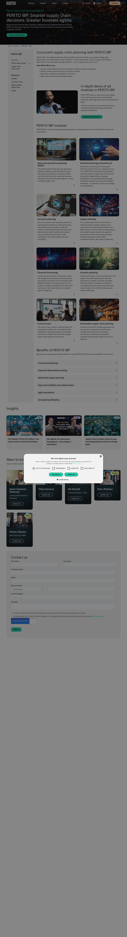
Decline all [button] (56, 474)
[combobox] (101, 456)
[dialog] (63, 468)
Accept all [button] (71, 474)
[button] (63, 479)
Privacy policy (77, 463)
